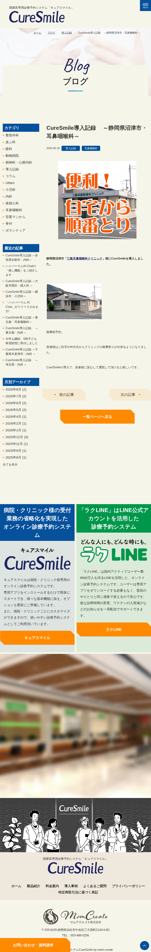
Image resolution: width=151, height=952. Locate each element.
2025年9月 (16, 450)
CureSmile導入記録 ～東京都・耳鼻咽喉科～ (22, 319)
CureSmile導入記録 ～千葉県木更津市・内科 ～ (22, 351)
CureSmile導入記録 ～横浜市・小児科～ (22, 294)
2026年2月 (16, 423)
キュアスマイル (37, 638)
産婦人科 (12, 203)
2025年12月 (17, 437)
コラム (10, 176)
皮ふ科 (10, 142)
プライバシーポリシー (128, 886)
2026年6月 (16, 403)
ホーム (37, 32)
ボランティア (15, 230)
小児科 (10, 190)
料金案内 (52, 886)
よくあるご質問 (94, 886)
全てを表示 (10, 464)
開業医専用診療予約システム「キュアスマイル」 (41, 7)
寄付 (9, 224)
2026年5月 (16, 410)
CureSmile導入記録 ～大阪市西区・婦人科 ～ (22, 283)
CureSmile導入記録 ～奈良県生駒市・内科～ (22, 257)
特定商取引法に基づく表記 (78, 892)
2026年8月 (16, 389)
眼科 (9, 149)
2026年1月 (16, 430)
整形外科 (12, 135)
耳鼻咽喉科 (14, 210)
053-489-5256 (73, 769)
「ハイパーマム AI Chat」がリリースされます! (22, 307)
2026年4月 (16, 416)
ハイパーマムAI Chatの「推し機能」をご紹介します (22, 270)
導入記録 (67, 32)
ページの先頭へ (144, 945)
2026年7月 (16, 396)
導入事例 (71, 886)
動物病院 (12, 156)
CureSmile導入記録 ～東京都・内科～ (22, 330)
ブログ (51, 32)
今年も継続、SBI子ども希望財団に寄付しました (22, 341)
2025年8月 (16, 457)
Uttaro (10, 183)
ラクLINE (114, 629)
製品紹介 (33, 886)
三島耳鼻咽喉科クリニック (84, 258)
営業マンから (15, 217)
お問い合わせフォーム (75, 782)
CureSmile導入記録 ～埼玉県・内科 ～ (22, 362)
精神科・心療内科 (19, 162)
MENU (147, 6)
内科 (9, 196)
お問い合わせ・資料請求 (33, 945)
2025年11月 (17, 444)
